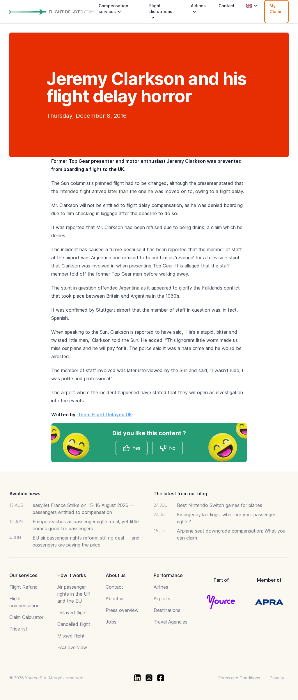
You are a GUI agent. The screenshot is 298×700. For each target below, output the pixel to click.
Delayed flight (72, 612)
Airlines (161, 587)
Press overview (122, 610)
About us (115, 598)
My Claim (275, 8)
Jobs (111, 622)
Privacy (277, 677)
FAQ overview (72, 647)
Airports (162, 598)
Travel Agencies (170, 622)
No (172, 448)
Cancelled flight (73, 624)
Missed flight (71, 636)
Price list (18, 629)
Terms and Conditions (239, 677)
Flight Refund (23, 587)
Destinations (167, 610)
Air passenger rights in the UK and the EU (74, 594)
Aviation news (24, 494)
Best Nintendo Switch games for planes (219, 505)
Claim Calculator (26, 617)
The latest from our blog (180, 494)
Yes (136, 448)
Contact (227, 5)
